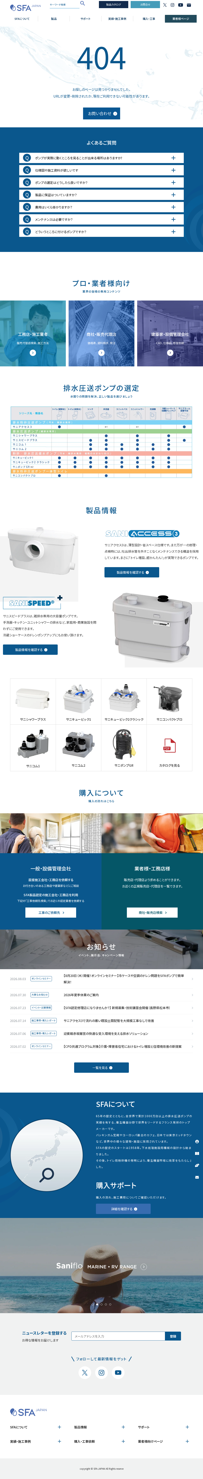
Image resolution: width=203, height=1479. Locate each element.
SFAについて (22, 19)
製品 (54, 19)
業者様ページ (180, 19)
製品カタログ (113, 4)
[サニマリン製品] (101, 1265)
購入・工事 (149, 19)
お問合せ (145, 4)
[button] (93, 1304)
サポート (85, 19)
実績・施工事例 (117, 19)
